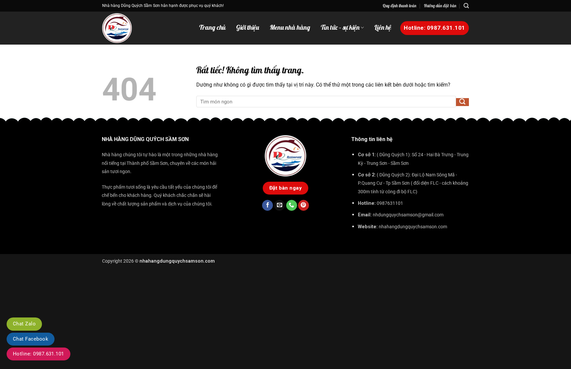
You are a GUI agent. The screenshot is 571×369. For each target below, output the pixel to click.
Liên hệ (382, 27)
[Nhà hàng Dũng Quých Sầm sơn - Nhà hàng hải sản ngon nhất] (127, 28)
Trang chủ (212, 27)
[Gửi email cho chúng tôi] (279, 205)
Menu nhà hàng (290, 27)
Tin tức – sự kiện (340, 27)
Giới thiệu (247, 27)
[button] (466, 6)
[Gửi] (462, 102)
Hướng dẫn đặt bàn (440, 5)
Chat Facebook (30, 339)
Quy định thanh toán (399, 5)
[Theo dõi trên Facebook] (267, 205)
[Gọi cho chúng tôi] (291, 205)
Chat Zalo (24, 324)
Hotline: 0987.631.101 (38, 354)
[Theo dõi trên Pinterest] (303, 205)
